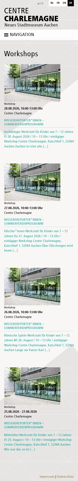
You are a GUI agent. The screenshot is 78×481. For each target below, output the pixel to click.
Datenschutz (65, 477)
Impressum (47, 477)
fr (58, 3)
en (64, 3)
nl (52, 3)
